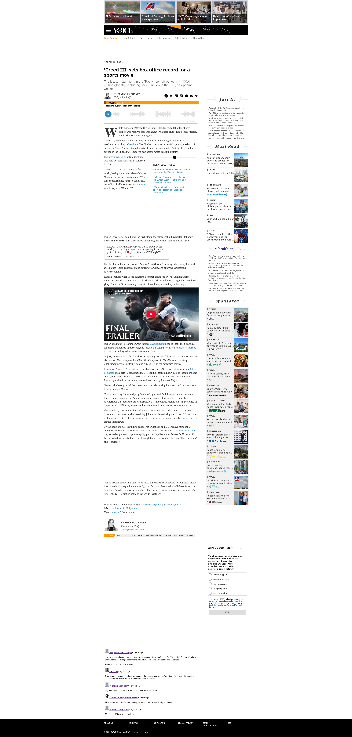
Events (206, 29)
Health (171, 29)
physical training (159, 344)
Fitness (212, 309)
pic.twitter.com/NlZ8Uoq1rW (145, 252)
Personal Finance (217, 400)
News (154, 29)
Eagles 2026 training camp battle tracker (227, 138)
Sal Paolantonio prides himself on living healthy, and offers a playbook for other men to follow (227, 258)
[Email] (191, 96)
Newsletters (199, 37)
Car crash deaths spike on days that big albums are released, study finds (226, 271)
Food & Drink (129, 37)
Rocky (175, 535)
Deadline (133, 144)
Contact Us (159, 723)
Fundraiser (214, 385)
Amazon (141, 184)
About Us (108, 723)
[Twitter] (171, 96)
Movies (112, 102)
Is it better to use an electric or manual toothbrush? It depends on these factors (226, 289)
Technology (214, 154)
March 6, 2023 (135, 256)
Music (149, 37)
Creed (120, 102)
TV (141, 37)
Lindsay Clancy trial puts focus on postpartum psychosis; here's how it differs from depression (227, 277)
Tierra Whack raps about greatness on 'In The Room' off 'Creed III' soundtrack (171, 190)
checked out (187, 418)
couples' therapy (187, 347)
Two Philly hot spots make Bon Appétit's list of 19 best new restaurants (226, 114)
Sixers (212, 230)
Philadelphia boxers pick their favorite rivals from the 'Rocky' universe (172, 171)
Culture (189, 29)
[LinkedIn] (176, 96)
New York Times (187, 430)
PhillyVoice (123, 30)
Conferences (215, 431)
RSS (229, 723)
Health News (215, 461)
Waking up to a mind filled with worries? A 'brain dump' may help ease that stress (227, 284)
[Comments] (186, 96)
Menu (108, 30)
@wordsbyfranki (153, 504)
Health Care (214, 492)
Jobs (211, 215)
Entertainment (164, 37)
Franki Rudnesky (128, 94)
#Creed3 (137, 246)
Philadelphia (136, 535)
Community (214, 446)
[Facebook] (166, 96)
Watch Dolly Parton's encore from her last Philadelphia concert (227, 109)
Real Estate (214, 339)
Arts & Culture (182, 37)
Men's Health (215, 185)
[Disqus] (151, 611)
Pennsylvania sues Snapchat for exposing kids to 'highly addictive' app (227, 126)
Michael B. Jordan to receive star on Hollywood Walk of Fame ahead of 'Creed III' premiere (171, 179)
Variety (189, 405)
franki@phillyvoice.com (132, 529)
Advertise (133, 723)
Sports (224, 29)
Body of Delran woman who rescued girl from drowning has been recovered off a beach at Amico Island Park (226, 120)
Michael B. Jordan (187, 535)
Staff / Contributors (210, 724)
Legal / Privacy (185, 723)
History (212, 200)
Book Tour (213, 324)
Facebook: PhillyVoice (126, 508)
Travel (212, 355)
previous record (116, 157)
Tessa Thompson (151, 535)
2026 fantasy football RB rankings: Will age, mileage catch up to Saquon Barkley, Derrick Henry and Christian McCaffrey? (226, 132)
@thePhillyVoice (172, 504)
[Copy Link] (196, 96)
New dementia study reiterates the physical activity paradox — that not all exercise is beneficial (225, 265)
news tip (116, 512)
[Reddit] (181, 96)
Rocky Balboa (165, 535)
